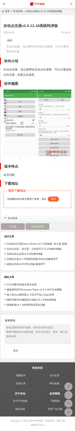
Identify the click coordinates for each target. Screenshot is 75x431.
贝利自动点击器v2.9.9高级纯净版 (25, 253)
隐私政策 (20, 409)
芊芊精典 (39, 3)
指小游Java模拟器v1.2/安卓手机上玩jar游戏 (30, 294)
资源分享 (21, 383)
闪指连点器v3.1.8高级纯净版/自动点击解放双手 (32, 259)
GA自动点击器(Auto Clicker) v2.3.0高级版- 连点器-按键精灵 (39, 243)
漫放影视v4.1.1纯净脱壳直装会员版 (26, 304)
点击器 (13, 226)
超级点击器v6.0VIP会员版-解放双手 (26, 264)
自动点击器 (37, 226)
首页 (7, 11)
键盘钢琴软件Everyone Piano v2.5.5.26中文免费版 (34, 289)
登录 (53, 199)
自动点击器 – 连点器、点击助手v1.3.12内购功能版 (34, 248)
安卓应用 (18, 11)
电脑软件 (21, 375)
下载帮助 (55, 401)
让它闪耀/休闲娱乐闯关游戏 (22, 284)
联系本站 (50, 420)
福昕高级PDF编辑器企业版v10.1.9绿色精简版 (31, 299)
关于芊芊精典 (20, 401)
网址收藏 (54, 383)
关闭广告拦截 (55, 409)
